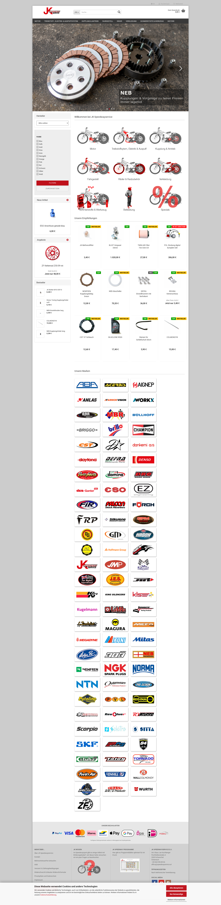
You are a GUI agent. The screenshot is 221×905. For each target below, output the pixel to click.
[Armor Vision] (115, 400)
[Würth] (143, 789)
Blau (40, 141)
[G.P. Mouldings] (143, 520)
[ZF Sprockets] (87, 804)
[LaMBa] (115, 609)
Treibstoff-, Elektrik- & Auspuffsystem (61, 21)
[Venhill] (115, 774)
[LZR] (87, 624)
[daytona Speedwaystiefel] (87, 460)
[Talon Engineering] (115, 759)
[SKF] (87, 744)
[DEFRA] (115, 460)
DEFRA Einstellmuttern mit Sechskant (143, 293)
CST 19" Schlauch (87, 337)
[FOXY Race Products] (87, 520)
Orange (41, 159)
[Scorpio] (87, 729)
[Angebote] (68, 240)
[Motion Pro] (87, 654)
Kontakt (37, 857)
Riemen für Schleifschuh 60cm (143, 338)
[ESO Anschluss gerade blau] (52, 213)
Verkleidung (131, 21)
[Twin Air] (87, 774)
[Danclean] (143, 445)
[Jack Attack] (143, 549)
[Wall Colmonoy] (143, 774)
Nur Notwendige (176, 894)
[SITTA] (143, 729)
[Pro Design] (143, 684)
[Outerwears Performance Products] (115, 684)
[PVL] (115, 699)
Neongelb (42, 156)
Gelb (40, 144)
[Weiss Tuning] (87, 789)
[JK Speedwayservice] (52, 11)
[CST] (87, 445)
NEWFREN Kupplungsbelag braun (86, 293)
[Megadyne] (87, 639)
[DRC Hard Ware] (143, 475)
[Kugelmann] (87, 609)
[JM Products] (115, 565)
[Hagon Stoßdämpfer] (143, 534)
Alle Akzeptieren (176, 888)
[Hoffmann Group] (115, 549)
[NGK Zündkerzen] (115, 669)
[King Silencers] (115, 594)
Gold (40, 147)
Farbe (38, 137)
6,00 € (52, 231)
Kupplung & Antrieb (90, 21)
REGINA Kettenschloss (172, 292)
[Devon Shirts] (87, 475)
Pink (40, 162)
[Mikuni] (115, 639)
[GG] (87, 534)
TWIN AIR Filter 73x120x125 (144, 246)
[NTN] (87, 684)
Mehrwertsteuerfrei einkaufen (45, 861)
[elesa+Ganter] (87, 490)
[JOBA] (143, 565)
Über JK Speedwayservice (43, 853)
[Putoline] (87, 699)
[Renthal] (87, 714)
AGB (36, 865)
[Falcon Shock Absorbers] (115, 505)
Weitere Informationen (176, 900)
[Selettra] (115, 729)
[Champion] (143, 430)
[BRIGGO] (87, 430)
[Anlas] (87, 400)
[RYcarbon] (143, 714)
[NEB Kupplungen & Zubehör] (143, 654)
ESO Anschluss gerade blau (52, 226)
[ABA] (87, 385)
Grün (40, 153)
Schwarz (42, 168)
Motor (37, 21)
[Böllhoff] (143, 415)
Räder (119, 21)
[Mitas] (143, 639)
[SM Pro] (115, 744)
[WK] (115, 789)
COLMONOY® (172, 337)
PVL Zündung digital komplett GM (172, 246)
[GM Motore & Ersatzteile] (115, 534)
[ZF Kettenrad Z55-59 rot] (52, 253)
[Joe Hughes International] (87, 579)
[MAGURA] (115, 624)
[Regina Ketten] (143, 699)
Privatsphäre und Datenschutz (45, 876)
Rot (40, 165)
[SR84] (143, 744)
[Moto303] (115, 654)
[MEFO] (143, 624)
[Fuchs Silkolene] (115, 520)
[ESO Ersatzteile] (115, 490)
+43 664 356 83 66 (158, 862)
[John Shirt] (115, 579)
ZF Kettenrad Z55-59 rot (52, 265)
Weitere (171, 21)
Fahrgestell (107, 21)
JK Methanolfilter (86, 245)
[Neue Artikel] (68, 200)
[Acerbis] (115, 385)
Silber (41, 171)
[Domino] (115, 475)
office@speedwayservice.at (161, 864)
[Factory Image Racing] (87, 505)
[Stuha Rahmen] (87, 759)
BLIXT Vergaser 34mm (115, 246)
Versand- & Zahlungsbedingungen (46, 868)
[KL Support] (143, 594)
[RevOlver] (115, 714)
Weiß (41, 174)
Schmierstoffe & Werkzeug (152, 21)
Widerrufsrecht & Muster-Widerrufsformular (50, 872)
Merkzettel (179, 4)
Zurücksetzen (52, 188)
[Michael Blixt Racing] (115, 415)
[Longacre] (143, 609)
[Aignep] (143, 385)
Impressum (38, 880)
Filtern (52, 183)
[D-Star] (115, 445)
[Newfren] (87, 669)
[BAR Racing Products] (87, 415)
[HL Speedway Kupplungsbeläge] (87, 549)
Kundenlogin (165, 4)
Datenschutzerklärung (48, 895)
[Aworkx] (143, 400)
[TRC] (143, 759)
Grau (40, 150)
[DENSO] (143, 460)
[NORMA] (143, 669)
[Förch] (143, 505)
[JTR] (143, 579)
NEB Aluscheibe (115, 291)
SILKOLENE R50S (115, 337)
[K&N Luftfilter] (87, 594)
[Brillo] (115, 430)
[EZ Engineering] (143, 490)
